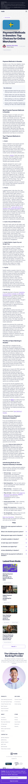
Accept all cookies (14, 777)
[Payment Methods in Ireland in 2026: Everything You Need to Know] (10, 632)
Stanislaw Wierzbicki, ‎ (12, 45)
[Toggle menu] (25, 11)
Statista (12, 155)
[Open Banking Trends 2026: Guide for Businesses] (10, 613)
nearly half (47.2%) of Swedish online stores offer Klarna (13, 207)
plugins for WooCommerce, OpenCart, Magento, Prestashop (14, 494)
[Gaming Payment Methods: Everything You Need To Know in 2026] (10, 571)
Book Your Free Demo (8, 517)
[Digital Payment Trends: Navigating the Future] (10, 593)
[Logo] (2, 11)
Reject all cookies (14, 781)
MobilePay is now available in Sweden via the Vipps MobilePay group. (14, 294)
